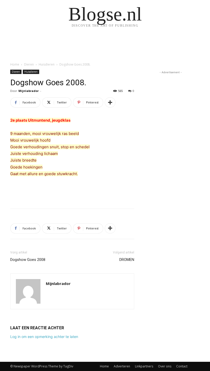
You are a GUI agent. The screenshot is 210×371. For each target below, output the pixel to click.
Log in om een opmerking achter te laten (44, 336)
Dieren (29, 64)
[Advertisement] (72, 191)
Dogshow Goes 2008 (27, 259)
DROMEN (126, 259)
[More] (110, 102)
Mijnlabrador (28, 91)
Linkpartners (144, 366)
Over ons (164, 366)
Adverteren (122, 366)
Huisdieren (47, 64)
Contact (181, 366)
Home (14, 64)
